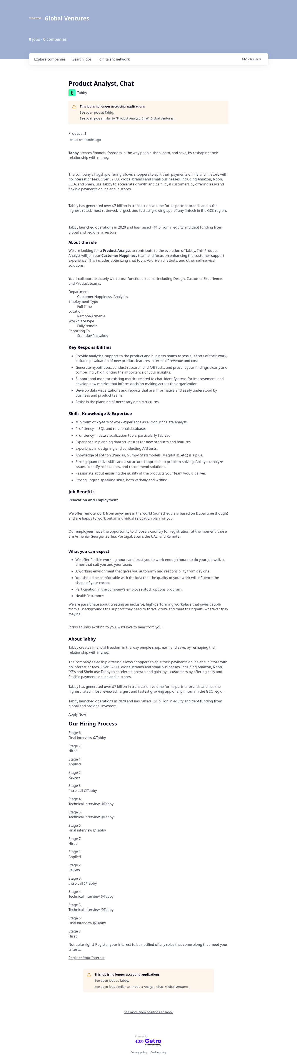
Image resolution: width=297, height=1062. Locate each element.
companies (49, 59)
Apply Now (77, 714)
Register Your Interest (86, 957)
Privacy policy (139, 1052)
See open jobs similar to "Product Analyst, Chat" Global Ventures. (127, 118)
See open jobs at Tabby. (97, 112)
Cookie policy (158, 1052)
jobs (82, 59)
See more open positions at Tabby (148, 1012)
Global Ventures (67, 18)
